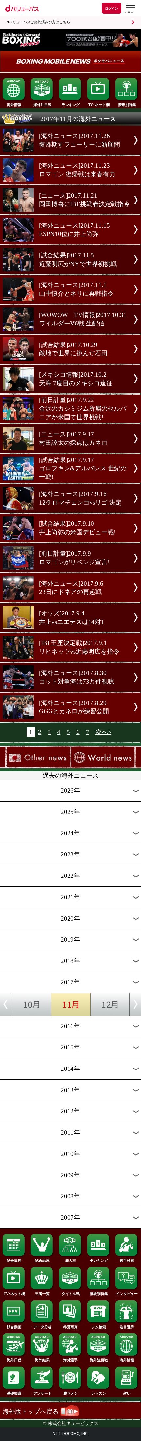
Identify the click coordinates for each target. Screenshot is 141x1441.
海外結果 (42, 1360)
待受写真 (70, 1327)
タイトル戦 (71, 1294)
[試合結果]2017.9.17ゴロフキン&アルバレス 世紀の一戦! (83, 468)
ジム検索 (98, 1327)
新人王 (70, 1260)
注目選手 (127, 1327)
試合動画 (14, 1327)
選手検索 (127, 1260)
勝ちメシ (70, 1393)
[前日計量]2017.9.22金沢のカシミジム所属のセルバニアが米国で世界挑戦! (82, 408)
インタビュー (127, 1294)
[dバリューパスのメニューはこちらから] (130, 9)
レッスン (98, 1393)
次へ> (103, 732)
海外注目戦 (42, 105)
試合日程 (14, 1260)
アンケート (42, 1393)
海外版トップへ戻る (31, 1411)
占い (127, 1393)
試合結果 (42, 1260)
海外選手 (70, 1360)
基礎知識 (14, 1393)
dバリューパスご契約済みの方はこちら (38, 22)
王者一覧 (42, 1294)
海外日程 (14, 1360)
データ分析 (42, 1327)
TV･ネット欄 (99, 105)
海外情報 (14, 105)
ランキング (71, 105)
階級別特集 (127, 105)
